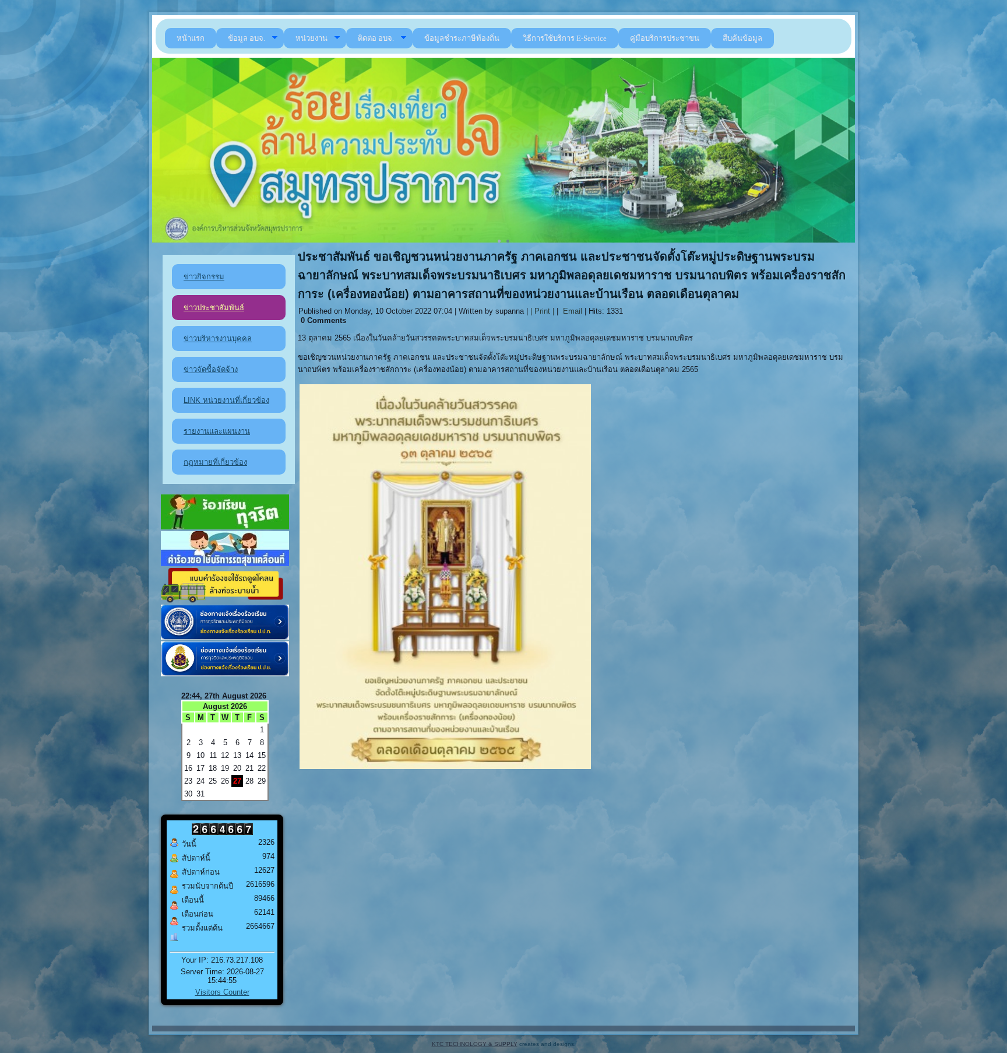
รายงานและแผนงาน (217, 431)
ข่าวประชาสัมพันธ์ (214, 307)
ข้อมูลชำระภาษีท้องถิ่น (461, 38)
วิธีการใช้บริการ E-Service (565, 38)
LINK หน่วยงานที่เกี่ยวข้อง (226, 400)
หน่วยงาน (311, 38)
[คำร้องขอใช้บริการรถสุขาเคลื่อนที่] (225, 563)
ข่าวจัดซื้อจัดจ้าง (211, 369)
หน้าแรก (191, 38)
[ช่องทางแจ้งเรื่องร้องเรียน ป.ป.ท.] (225, 637)
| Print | (542, 311)
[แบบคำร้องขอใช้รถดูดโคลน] (225, 600)
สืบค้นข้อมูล (742, 38)
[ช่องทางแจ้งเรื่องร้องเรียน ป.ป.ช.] (225, 673)
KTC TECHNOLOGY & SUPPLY (474, 1044)
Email (571, 311)
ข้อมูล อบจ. (246, 38)
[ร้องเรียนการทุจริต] (225, 526)
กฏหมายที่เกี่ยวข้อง (215, 462)
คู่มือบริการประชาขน (664, 38)
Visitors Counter (222, 992)
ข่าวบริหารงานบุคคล (218, 338)
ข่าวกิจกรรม (204, 276)
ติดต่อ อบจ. (376, 38)
